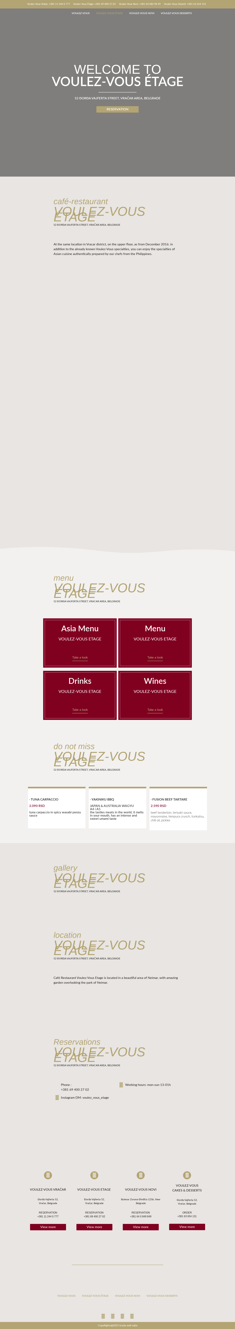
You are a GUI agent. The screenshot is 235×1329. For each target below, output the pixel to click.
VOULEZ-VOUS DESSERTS (176, 13)
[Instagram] (48, 1175)
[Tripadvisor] (132, 1316)
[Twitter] (122, 1316)
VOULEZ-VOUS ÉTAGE (109, 13)
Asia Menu (80, 629)
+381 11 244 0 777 (48, 1216)
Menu (155, 629)
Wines (155, 681)
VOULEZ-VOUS (81, 13)
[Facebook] (103, 1316)
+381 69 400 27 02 (75, 1089)
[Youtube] (113, 1316)
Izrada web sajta (128, 1325)
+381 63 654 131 (187, 1216)
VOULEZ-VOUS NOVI (141, 13)
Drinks (79, 681)
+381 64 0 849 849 (140, 1216)
